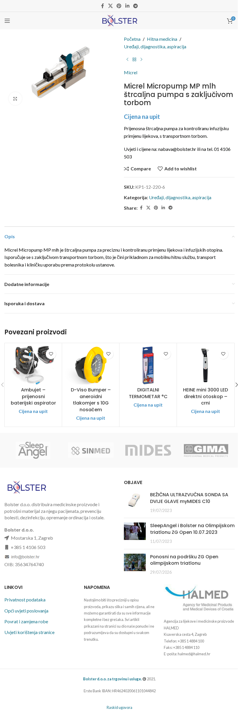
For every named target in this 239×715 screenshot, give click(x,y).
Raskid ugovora (119, 707)
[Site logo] (119, 20)
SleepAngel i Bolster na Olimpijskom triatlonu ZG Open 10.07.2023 (192, 528)
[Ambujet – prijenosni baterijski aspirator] (33, 365)
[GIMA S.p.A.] (205, 450)
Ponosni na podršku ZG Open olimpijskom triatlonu (184, 559)
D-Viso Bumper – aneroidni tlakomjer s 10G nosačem (91, 399)
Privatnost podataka (24, 599)
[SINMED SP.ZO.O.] (90, 450)
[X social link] (110, 5)
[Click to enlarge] (15, 98)
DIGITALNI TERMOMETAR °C (148, 393)
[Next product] (141, 59)
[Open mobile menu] (7, 21)
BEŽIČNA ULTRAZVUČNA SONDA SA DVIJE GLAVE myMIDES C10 (189, 497)
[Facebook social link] (102, 5)
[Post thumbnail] (135, 502)
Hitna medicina (162, 39)
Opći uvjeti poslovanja (26, 610)
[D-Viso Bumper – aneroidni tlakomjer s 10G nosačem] (90, 365)
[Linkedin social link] (127, 5)
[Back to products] (134, 59)
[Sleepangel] (33, 450)
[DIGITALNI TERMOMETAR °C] (148, 365)
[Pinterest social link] (119, 5)
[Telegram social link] (135, 5)
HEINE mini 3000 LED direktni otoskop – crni (205, 396)
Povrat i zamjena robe (26, 621)
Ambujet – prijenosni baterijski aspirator (33, 396)
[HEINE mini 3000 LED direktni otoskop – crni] (205, 365)
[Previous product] (127, 59)
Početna (132, 39)
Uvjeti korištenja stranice (29, 632)
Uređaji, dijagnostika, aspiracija (155, 46)
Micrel (130, 72)
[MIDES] (148, 450)
